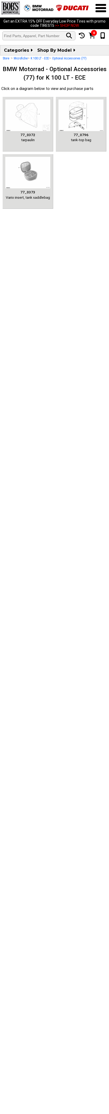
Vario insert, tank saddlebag (28, 194)
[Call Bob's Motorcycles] (102, 36)
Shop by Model (55, 50)
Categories (17, 50)
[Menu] (100, 9)
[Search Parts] (69, 36)
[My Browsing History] (82, 35)
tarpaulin (27, 137)
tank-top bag (81, 137)
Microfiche (21, 58)
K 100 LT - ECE (40, 58)
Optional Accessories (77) (69, 58)
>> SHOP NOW (67, 25)
